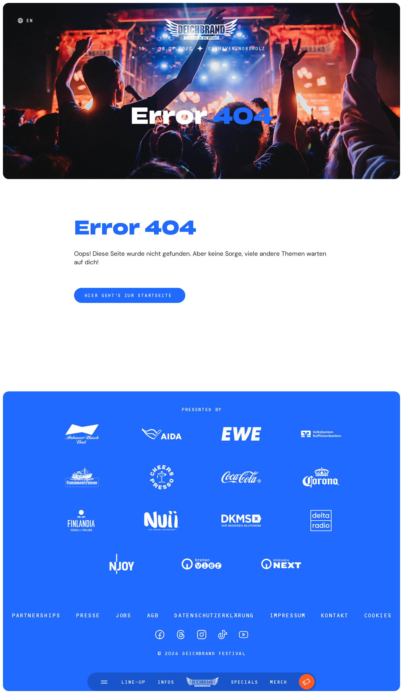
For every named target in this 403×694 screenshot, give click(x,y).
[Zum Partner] (82, 434)
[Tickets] (306, 682)
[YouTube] (243, 634)
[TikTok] (222, 634)
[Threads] (180, 634)
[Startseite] (201, 42)
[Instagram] (201, 634)
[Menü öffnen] (104, 682)
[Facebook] (159, 634)
